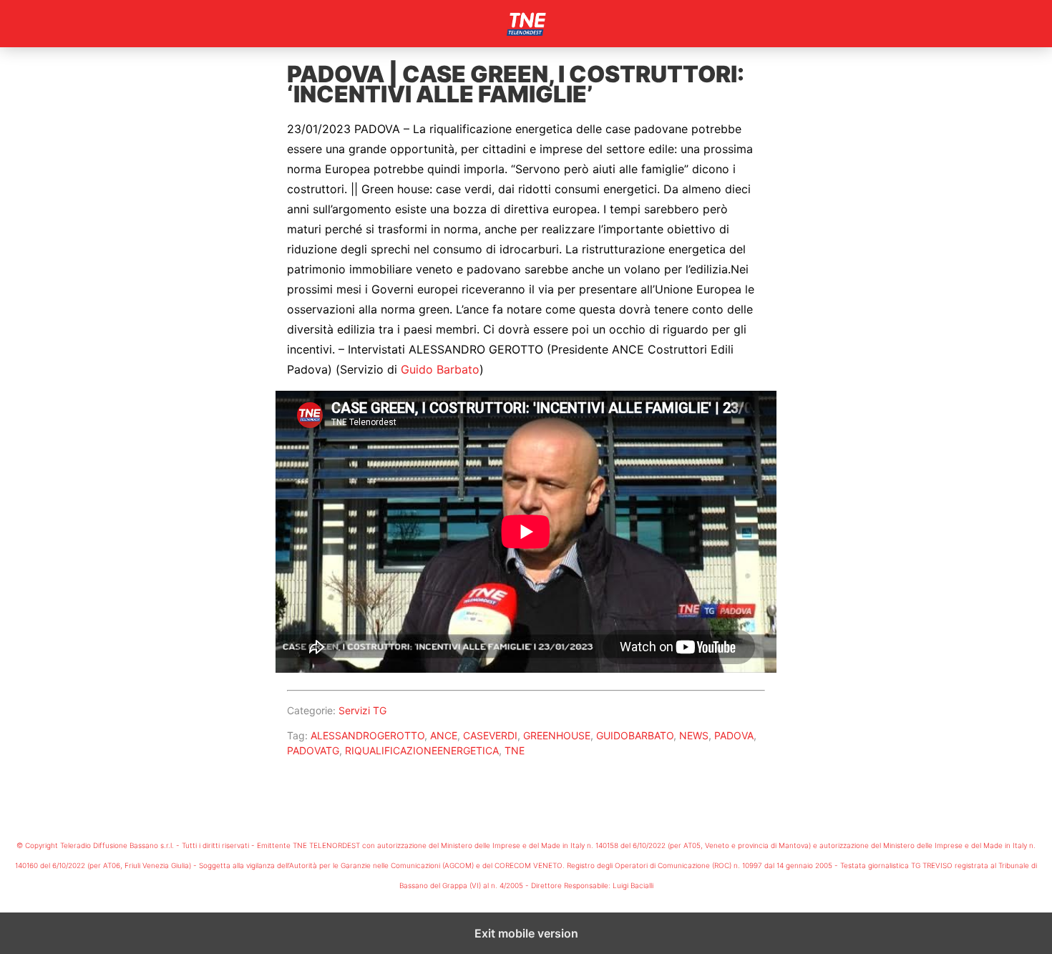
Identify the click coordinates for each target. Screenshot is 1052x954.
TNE (515, 750)
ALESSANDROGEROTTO (367, 735)
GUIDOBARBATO (634, 735)
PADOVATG (313, 750)
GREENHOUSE (556, 735)
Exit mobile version (526, 933)
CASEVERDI (490, 735)
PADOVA (734, 735)
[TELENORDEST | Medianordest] (526, 23)
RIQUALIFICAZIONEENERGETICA (422, 750)
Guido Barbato (440, 369)
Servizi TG (362, 710)
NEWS (693, 735)
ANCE (443, 735)
